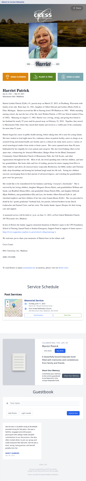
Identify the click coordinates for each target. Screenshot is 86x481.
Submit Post (73, 413)
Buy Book (60, 351)
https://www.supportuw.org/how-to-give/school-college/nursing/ (29, 232)
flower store (63, 267)
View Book (48, 351)
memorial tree (29, 267)
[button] (13, 305)
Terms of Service (49, 471)
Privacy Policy (36, 471)
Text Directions (38, 315)
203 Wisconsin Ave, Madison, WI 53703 (43, 311)
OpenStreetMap (45, 475)
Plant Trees (67, 315)
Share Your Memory (71, 376)
